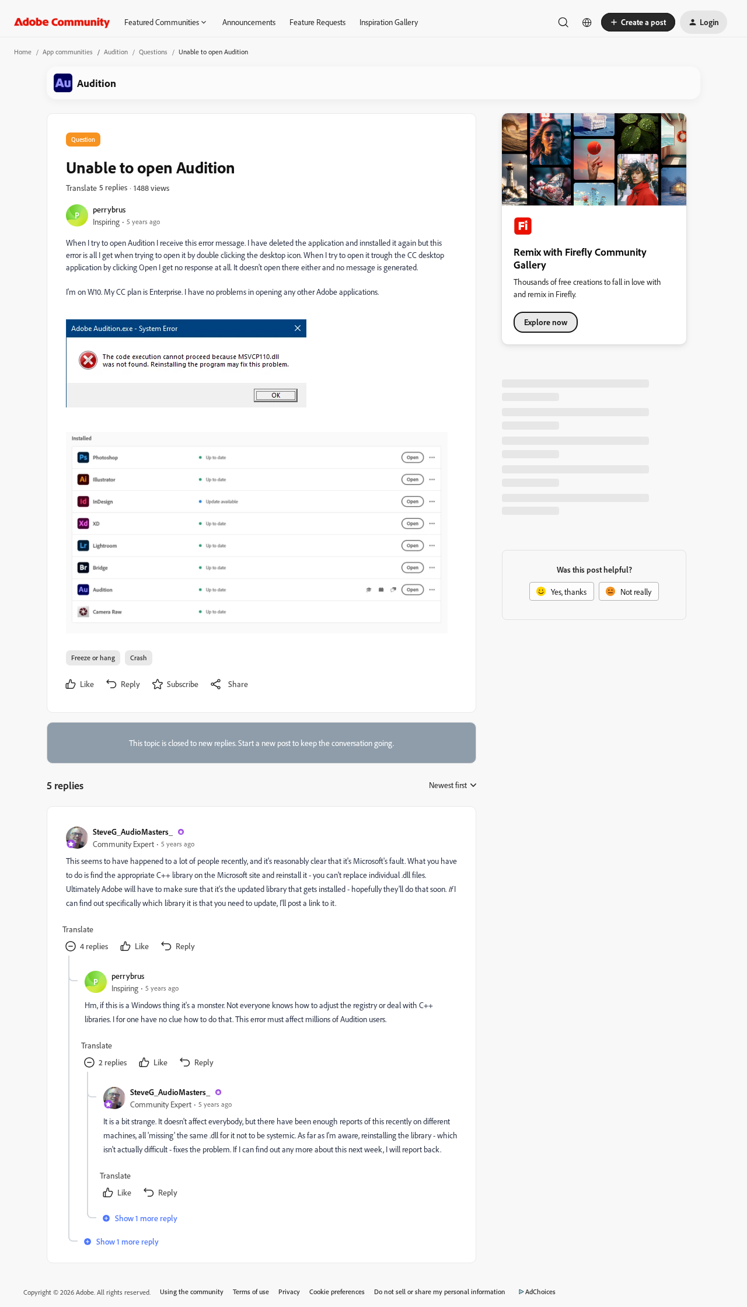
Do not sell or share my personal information (439, 1291)
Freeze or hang (93, 657)
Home (23, 51)
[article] (261, 890)
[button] (638, 22)
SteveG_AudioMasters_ (133, 832)
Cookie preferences (337, 1291)
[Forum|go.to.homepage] (62, 22)
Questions (153, 51)
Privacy (289, 1291)
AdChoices (540, 1291)
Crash (138, 657)
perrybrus (109, 209)
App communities (68, 51)
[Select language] (587, 22)
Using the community (192, 1291)
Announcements (248, 22)
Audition (116, 51)
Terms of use (251, 1291)
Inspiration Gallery (388, 22)
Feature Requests (317, 22)
